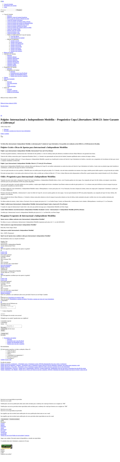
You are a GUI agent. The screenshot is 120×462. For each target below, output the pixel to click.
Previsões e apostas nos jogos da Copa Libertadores (17, 131)
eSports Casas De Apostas (14, 30)
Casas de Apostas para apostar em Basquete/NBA (20, 23)
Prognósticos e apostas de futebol (18, 299)
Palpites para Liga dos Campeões (19, 76)
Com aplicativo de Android (17, 37)
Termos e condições (12, 90)
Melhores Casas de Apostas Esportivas (17, 17)
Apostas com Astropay (16, 51)
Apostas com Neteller (16, 49)
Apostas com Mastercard (16, 43)
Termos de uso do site (6, 435)
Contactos (26, 435)
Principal (9, 15)
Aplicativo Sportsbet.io (13, 62)
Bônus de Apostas (8, 52)
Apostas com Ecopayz (16, 42)
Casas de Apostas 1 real (13, 32)
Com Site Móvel (14, 36)
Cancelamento (4, 419)
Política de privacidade (13, 92)
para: (2, 247)
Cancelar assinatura (14, 419)
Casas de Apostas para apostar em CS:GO (18, 24)
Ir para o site (4, 252)
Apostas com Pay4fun (16, 46)
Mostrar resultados (5, 266)
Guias (5, 7)
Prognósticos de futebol (10, 338)
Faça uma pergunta (12, 83)
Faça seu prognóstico (6, 265)
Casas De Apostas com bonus (14, 20)
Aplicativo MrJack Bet (13, 61)
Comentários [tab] (4, 322)
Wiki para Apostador (9, 79)
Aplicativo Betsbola (12, 60)
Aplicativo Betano (12, 57)
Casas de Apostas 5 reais (13, 33)
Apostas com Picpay (15, 48)
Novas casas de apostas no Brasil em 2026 (18, 18)
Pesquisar (19, 10)
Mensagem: (4, 327)
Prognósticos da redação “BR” (16, 297)
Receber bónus (4, 106)
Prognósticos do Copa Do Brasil (18, 73)
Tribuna (6, 77)
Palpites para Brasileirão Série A (18, 74)
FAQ (8, 84)
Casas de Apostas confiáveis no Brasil (17, 26)
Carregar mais (4, 333)
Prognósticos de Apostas (10, 5)
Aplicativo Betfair (11, 65)
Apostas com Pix (14, 40)
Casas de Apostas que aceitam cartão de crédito (19, 27)
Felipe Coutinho (5, 133)
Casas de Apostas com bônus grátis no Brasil (18, 21)
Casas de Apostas (8, 4)
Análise (3, 359)
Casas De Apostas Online (13, 29)
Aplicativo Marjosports (13, 58)
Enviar (2, 313)
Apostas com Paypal (15, 45)
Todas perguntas (11, 86)
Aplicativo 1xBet (11, 64)
